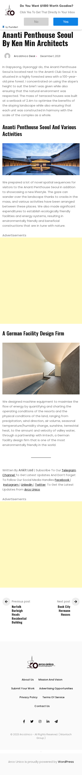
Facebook (62, 480)
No (48, 20)
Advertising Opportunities (56, 688)
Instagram (11, 484)
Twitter (40, 484)
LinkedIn (27, 484)
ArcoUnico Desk (24, 56)
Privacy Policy (29, 697)
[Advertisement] (41, 281)
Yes (69, 20)
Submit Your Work (22, 688)
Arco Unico (32, 489)
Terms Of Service (53, 697)
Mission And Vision (50, 680)
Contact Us (42, 706)
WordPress (66, 762)
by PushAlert (12, 24)
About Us (28, 680)
